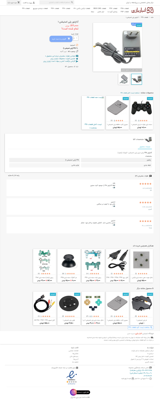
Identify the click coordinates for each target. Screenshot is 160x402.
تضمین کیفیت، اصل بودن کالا (144, 356)
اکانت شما (74, 347)
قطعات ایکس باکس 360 (82, 8)
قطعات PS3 (55, 8)
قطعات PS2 (66, 8)
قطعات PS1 (26, 8)
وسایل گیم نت (112, 11)
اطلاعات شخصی (73, 351)
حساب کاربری (149, 362)
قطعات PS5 (125, 8)
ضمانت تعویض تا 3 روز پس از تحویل (142, 359)
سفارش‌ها (75, 353)
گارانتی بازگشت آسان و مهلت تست (60, 61)
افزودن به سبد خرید (61, 38)
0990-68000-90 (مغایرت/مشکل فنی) (141, 373)
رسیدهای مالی (74, 356)
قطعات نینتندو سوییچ (40, 8)
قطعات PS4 (113, 8)
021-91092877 (147, 376)
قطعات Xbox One (99, 8)
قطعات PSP (125, 11)
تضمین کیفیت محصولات (64, 58)
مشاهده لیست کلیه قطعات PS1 (141, 327)
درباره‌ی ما (150, 353)
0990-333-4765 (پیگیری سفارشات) (141, 370)
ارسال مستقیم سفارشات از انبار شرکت (142, 351)
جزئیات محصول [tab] (145, 146)
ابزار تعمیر (101, 11)
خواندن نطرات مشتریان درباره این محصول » (61, 56)
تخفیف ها (75, 362)
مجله (92, 11)
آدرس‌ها (75, 359)
